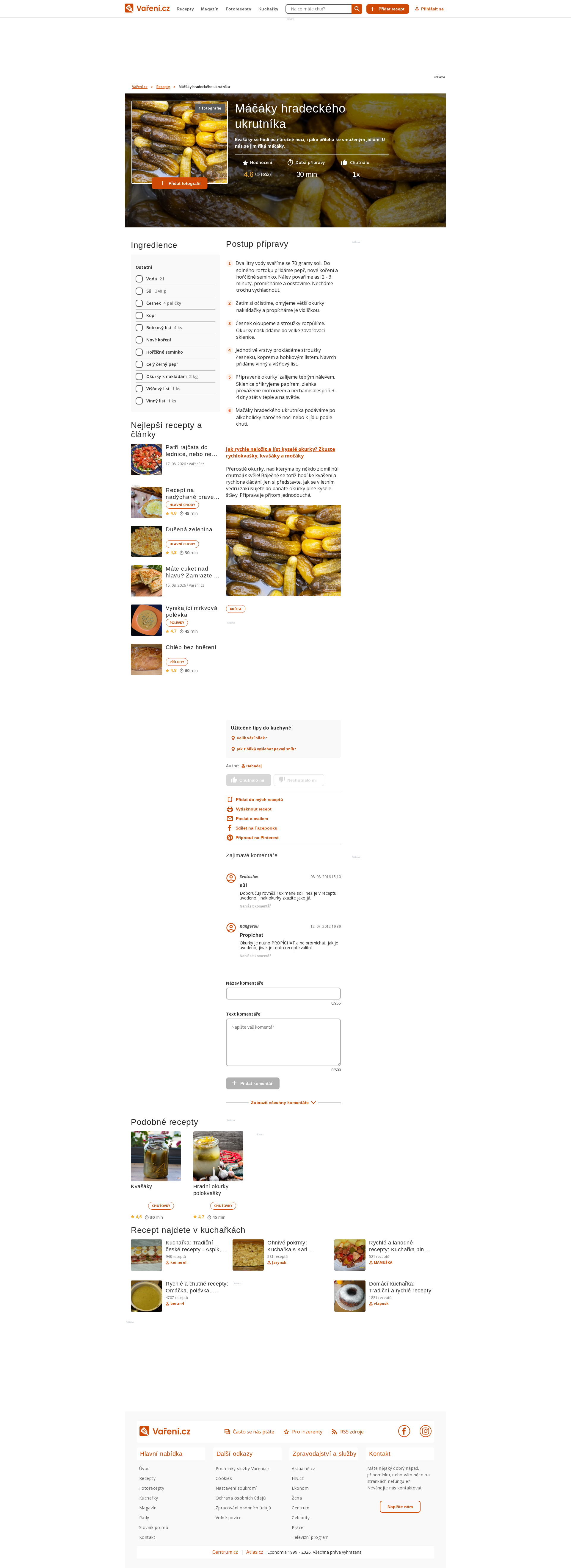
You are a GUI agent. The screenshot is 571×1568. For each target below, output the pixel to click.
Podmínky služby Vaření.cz (243, 1468)
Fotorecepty (238, 9)
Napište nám (400, 1506)
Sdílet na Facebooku (256, 828)
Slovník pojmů (153, 1527)
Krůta (235, 609)
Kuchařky (268, 9)
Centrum (300, 1508)
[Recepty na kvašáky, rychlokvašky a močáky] (283, 551)
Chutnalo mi (251, 780)
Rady (144, 1517)
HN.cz (298, 1478)
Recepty (185, 9)
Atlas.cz (254, 1552)
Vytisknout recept (254, 809)
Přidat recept (391, 9)
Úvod (144, 1468)
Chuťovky (161, 1205)
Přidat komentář (256, 1083)
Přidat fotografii (184, 183)
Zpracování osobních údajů (244, 1508)
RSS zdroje (352, 1431)
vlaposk (381, 1303)
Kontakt (147, 1537)
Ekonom (300, 1488)
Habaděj (254, 766)
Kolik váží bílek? (252, 738)
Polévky (177, 622)
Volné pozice (229, 1517)
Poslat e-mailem (252, 818)
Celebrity (301, 1517)
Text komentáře (243, 1014)
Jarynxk (279, 1262)
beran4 (177, 1303)
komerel (178, 1262)
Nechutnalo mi (302, 780)
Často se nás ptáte (253, 1431)
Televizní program (310, 1537)
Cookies (224, 1478)
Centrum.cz (225, 1552)
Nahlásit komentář (255, 906)
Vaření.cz (140, 86)
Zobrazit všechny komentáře (280, 1102)
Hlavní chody (182, 504)
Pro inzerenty (307, 1431)
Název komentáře (244, 983)
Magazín (210, 9)
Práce (297, 1527)
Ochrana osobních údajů (241, 1498)
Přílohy (177, 662)
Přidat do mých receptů (259, 799)
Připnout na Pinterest (257, 837)
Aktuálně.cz (303, 1468)
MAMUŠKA (383, 1262)
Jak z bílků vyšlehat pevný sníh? (266, 749)
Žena (297, 1498)
